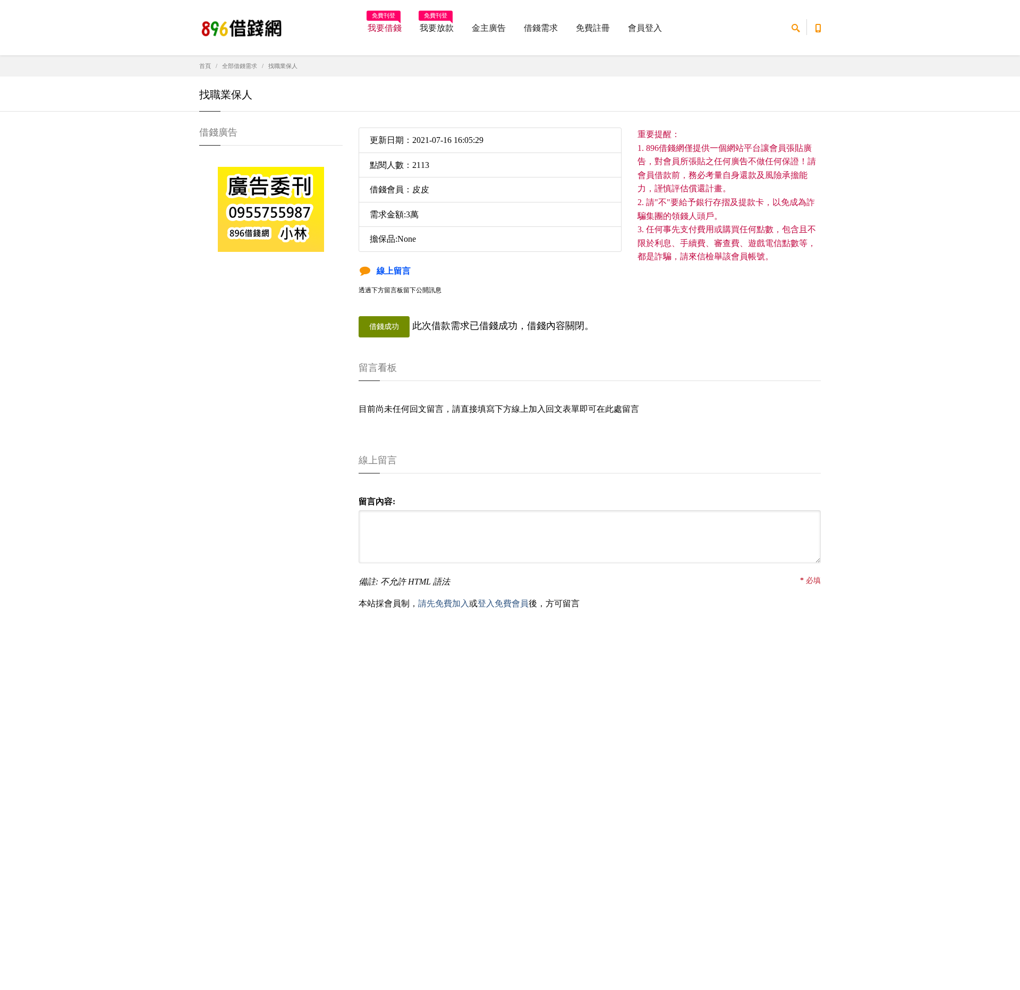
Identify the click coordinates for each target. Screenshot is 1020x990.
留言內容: (377, 501)
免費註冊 (593, 27)
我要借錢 (385, 24)
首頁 (205, 66)
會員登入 (645, 27)
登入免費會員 (503, 603)
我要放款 (437, 24)
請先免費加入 (443, 603)
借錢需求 (541, 27)
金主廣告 (489, 27)
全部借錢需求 (239, 66)
